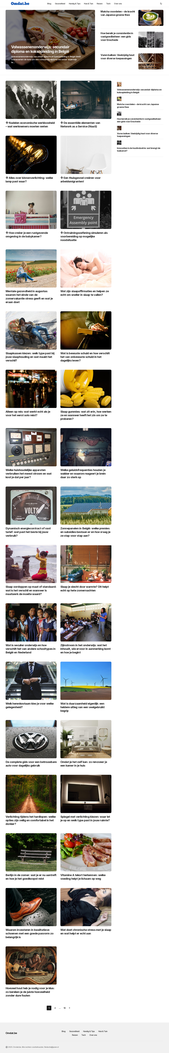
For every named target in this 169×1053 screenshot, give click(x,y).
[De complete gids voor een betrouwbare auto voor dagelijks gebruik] (31, 739)
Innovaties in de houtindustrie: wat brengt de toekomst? (138, 149)
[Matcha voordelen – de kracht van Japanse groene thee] (150, 18)
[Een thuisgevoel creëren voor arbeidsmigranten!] (86, 155)
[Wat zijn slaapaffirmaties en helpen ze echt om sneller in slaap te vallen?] (86, 268)
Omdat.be (11, 1033)
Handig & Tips (89, 1031)
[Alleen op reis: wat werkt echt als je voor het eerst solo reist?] (31, 389)
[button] (161, 3)
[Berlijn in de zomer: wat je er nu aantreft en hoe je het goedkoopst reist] (31, 852)
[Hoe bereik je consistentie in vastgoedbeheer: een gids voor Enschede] (150, 40)
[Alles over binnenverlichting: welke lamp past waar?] (31, 155)
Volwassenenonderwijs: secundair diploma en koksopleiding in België (139, 91)
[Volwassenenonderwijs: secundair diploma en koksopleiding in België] (50, 39)
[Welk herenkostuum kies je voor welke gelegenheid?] (31, 681)
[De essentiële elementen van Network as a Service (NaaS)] (86, 100)
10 (65, 1008)
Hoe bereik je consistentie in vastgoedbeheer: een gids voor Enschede (117, 36)
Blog (64, 1031)
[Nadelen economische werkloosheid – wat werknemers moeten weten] (31, 100)
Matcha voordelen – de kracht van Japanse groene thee (118, 13)
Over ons (93, 1035)
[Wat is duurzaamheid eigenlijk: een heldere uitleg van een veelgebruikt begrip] (86, 681)
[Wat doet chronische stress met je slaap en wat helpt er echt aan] (86, 907)
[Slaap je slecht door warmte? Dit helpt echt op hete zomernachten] (86, 564)
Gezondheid (74, 1031)
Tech (83, 1035)
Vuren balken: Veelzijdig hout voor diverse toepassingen (117, 56)
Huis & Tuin (102, 1031)
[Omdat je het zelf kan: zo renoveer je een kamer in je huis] (86, 739)
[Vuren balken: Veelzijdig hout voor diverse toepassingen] (150, 61)
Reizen (75, 1035)
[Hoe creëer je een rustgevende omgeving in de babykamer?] (31, 210)
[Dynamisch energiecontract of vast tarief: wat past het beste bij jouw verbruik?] (31, 506)
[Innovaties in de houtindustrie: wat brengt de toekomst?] (120, 143)
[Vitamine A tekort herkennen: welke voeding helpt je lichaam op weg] (86, 852)
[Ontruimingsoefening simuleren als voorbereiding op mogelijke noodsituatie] (86, 210)
